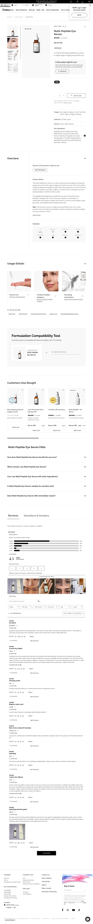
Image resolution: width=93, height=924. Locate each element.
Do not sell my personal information (60, 918)
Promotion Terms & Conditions (31, 884)
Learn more (36, 215)
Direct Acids (12, 314)
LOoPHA (27, 5)
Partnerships (7, 894)
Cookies (73, 918)
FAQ (24, 878)
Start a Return (47, 878)
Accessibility (7, 890)
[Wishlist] (85, 26)
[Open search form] (71, 1)
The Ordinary (6, 5)
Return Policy (26, 882)
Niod (15, 5)
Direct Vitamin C (23, 314)
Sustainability (7, 892)
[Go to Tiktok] (79, 910)
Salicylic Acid (53, 314)
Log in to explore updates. (46, 2)
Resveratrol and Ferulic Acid (38, 314)
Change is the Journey (10, 896)
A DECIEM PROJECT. (10, 920)
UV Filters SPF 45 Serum (56, 410)
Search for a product (60, 352)
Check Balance (27, 894)
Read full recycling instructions (73, 299)
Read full (17, 297)
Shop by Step (19, 17)
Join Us (6, 880)
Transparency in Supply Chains (12, 882)
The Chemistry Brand (39, 5)
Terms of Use (71, 902)
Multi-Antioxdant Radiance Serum (69, 314)
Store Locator (46, 888)
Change (17, 905)
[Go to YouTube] (73, 910)
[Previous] (29, 1)
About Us (6, 878)
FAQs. (77, 101)
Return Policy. (68, 102)
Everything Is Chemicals (10, 897)
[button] (21, 9)
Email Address (67, 890)
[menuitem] (5, 5)
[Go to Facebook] (62, 910)
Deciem (50, 5)
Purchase (25, 892)
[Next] (64, 1)
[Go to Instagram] (68, 910)
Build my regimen (40, 170)
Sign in (44, 885)
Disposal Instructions (28, 880)
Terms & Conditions (35, 918)
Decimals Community (49, 891)
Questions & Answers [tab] (36, 515)
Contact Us (45, 875)
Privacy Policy (46, 918)
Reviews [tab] (13, 515)
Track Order (46, 881)
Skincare (9, 17)
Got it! (79, 15)
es (13, 907)
